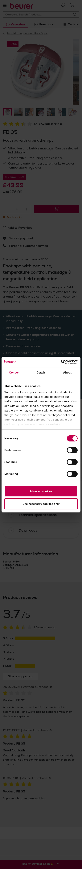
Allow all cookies (41, 491)
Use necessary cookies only (41, 503)
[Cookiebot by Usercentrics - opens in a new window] (61, 362)
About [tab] (67, 372)
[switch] (72, 450)
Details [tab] (41, 372)
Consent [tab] (14, 372)
